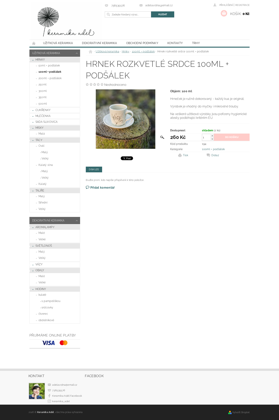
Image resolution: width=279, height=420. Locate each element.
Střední (43, 202)
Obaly (39, 270)
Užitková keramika (58, 43)
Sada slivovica (46, 121)
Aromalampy (44, 227)
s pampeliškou (51, 301)
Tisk (185, 155)
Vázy (39, 264)
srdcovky (47, 307)
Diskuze (94, 169)
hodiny (40, 289)
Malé (42, 232)
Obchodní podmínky (142, 43)
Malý (45, 152)
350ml (43, 97)
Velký (45, 158)
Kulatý (43, 183)
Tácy (38, 140)
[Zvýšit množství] (212, 135)
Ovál (41, 145)
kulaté (42, 294)
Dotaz (215, 155)
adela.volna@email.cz (64, 384)
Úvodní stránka (34, 43)
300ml (43, 90)
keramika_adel (61, 401)
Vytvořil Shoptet (241, 412)
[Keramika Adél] (66, 22)
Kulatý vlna (46, 164)
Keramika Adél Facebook (67, 395)
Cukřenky (43, 110)
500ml (43, 103)
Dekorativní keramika (99, 43)
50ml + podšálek (49, 65)
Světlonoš (43, 245)
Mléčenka (43, 115)
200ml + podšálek (50, 78)
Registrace (242, 5)
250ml (43, 84)
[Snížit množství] (212, 139)
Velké (42, 239)
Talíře (39, 190)
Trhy (196, 43)
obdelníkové (46, 320)
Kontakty (175, 43)
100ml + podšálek (50, 71)
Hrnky (40, 59)
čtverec (43, 313)
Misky (39, 127)
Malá (42, 133)
